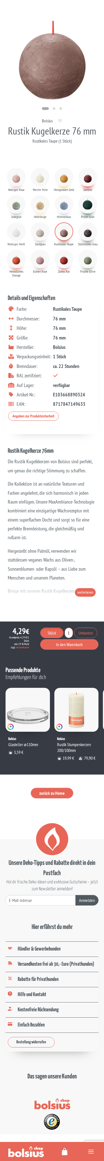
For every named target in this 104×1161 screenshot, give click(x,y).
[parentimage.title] (54, 108)
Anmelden (87, 900)
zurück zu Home (52, 793)
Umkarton (85, 633)
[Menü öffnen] (91, 1151)
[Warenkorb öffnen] (65, 1151)
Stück (52, 633)
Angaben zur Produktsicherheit (33, 416)
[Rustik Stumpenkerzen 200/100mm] (76, 710)
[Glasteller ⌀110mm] (28, 710)
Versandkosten (22, 647)
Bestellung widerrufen (31, 1042)
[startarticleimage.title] (45, 108)
